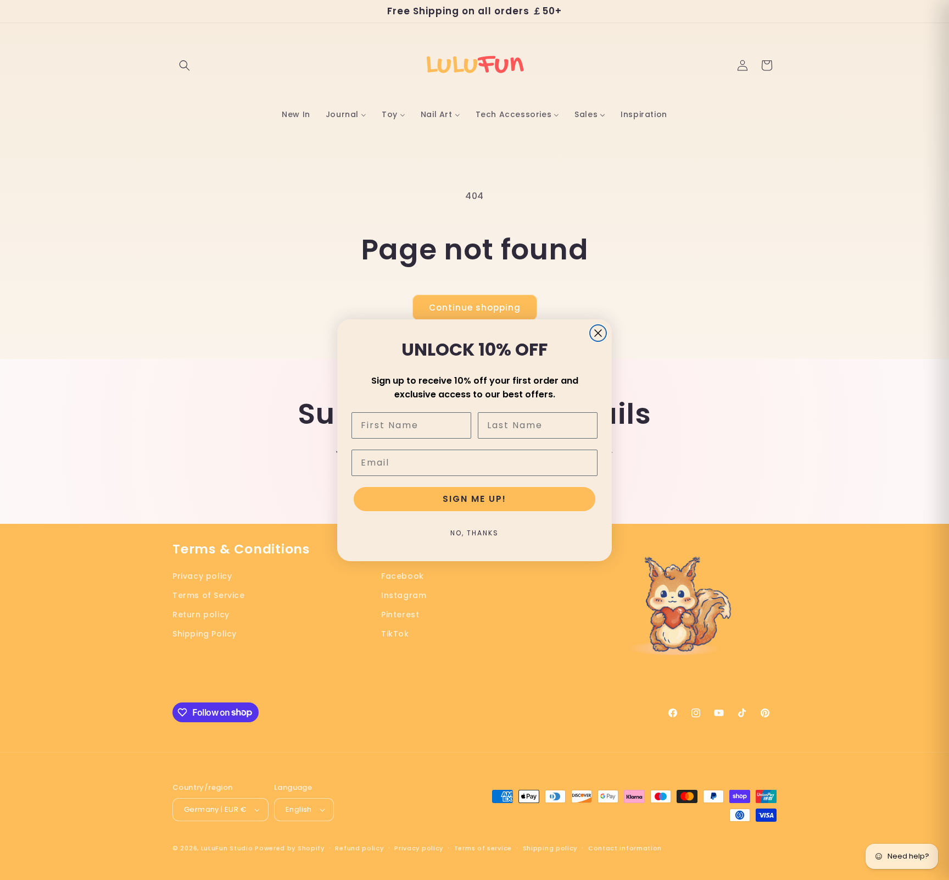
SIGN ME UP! (474, 498)
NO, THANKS (474, 533)
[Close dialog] (598, 333)
